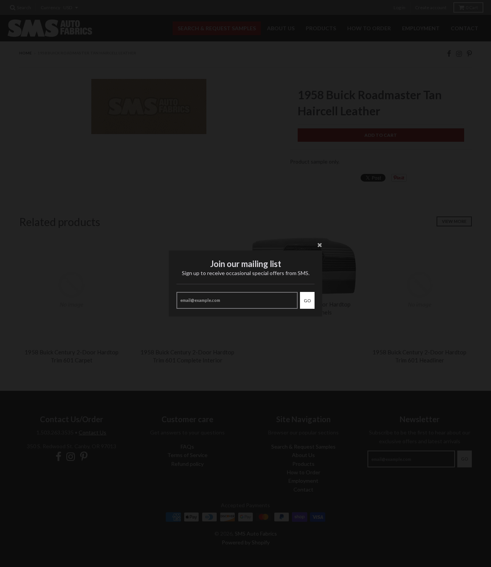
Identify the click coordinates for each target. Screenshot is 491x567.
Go (307, 300)
